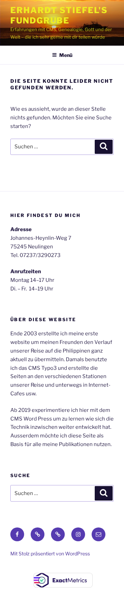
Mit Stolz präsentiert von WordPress (50, 553)
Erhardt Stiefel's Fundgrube (59, 15)
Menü (65, 55)
